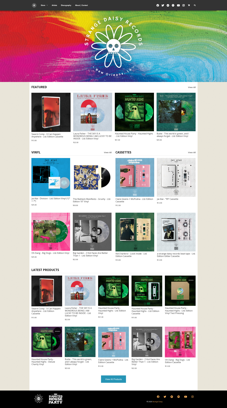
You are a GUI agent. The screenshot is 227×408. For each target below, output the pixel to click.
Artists (54, 5)
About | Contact (81, 5)
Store (43, 5)
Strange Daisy (157, 402)
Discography (66, 5)
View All (192, 87)
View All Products (113, 379)
